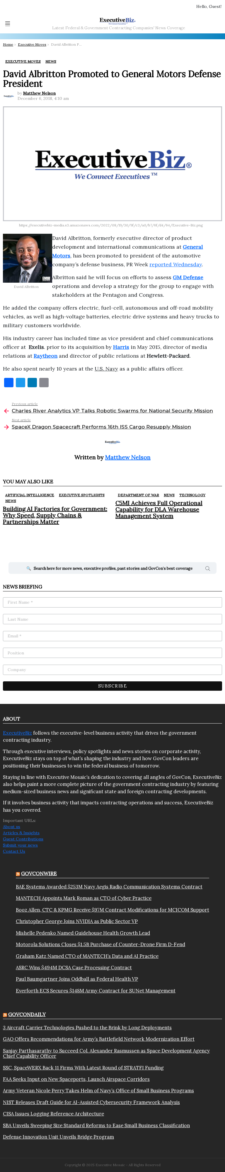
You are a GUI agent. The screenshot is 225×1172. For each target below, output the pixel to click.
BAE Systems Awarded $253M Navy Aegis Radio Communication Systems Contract (109, 886)
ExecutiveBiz (17, 733)
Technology (192, 495)
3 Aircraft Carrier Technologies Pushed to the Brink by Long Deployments (87, 1027)
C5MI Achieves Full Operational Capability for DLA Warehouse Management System (158, 509)
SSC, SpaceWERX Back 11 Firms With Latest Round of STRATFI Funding (83, 1067)
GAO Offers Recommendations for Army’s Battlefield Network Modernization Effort (99, 1039)
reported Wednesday (175, 264)
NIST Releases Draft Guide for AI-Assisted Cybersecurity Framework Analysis (91, 1102)
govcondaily (27, 1014)
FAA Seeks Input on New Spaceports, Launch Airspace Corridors (76, 1079)
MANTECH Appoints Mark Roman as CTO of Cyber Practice (83, 898)
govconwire (39, 873)
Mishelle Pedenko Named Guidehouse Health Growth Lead (83, 933)
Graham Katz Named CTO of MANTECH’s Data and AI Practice (87, 956)
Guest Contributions (23, 839)
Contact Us (14, 851)
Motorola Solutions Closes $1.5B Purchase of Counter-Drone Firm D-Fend (100, 944)
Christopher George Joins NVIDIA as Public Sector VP (77, 921)
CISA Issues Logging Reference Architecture (53, 1113)
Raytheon (45, 355)
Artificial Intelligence (29, 495)
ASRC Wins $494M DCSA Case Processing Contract (74, 967)
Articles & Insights (21, 832)
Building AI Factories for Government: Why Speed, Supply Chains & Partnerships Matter (55, 515)
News (10, 501)
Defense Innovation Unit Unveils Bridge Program (58, 1136)
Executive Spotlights (82, 495)
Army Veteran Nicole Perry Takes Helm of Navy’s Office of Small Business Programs (98, 1090)
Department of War (138, 495)
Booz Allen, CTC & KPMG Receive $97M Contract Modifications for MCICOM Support (112, 909)
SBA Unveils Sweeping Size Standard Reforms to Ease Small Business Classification (96, 1125)
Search (208, 569)
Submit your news (20, 845)
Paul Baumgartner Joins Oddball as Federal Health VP (77, 979)
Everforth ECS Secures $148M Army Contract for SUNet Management (95, 990)
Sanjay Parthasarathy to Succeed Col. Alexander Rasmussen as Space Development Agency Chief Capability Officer (106, 1053)
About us (11, 826)
